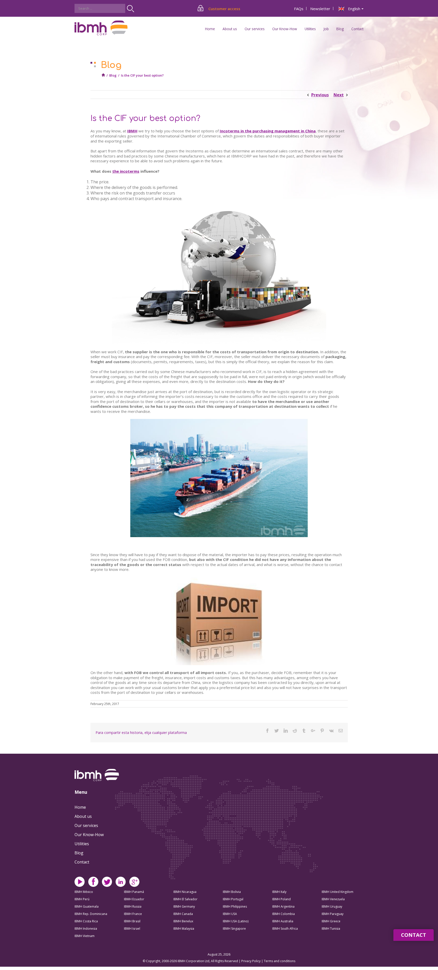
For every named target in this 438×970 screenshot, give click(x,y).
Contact (357, 28)
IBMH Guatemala (87, 906)
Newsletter (320, 8)
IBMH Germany (184, 906)
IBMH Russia (132, 906)
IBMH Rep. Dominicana (91, 914)
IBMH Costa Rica (86, 921)
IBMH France (133, 914)
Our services (86, 825)
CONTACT (413, 934)
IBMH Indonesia (86, 928)
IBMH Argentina (283, 906)
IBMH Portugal (233, 899)
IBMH (132, 130)
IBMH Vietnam (85, 936)
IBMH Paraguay (332, 914)
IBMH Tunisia (331, 928)
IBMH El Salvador (185, 899)
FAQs (298, 8)
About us (83, 816)
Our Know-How (89, 834)
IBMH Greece (331, 921)
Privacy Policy (251, 961)
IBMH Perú (82, 899)
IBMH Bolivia (232, 892)
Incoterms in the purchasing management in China (268, 130)
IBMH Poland (281, 899)
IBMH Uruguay (332, 906)
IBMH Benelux (183, 921)
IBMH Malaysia (183, 928)
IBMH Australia (282, 921)
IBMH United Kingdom (337, 892)
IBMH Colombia (283, 914)
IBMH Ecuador (134, 899)
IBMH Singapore (234, 928)
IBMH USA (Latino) (235, 921)
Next (339, 95)
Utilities (82, 843)
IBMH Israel (132, 928)
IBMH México (84, 892)
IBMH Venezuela (333, 899)
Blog (340, 28)
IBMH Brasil (132, 921)
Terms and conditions (279, 961)
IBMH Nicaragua (184, 892)
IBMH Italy (279, 892)
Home (210, 28)
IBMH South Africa (285, 928)
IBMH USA (230, 914)
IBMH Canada (183, 914)
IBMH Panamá (134, 892)
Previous (320, 95)
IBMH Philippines (235, 906)
